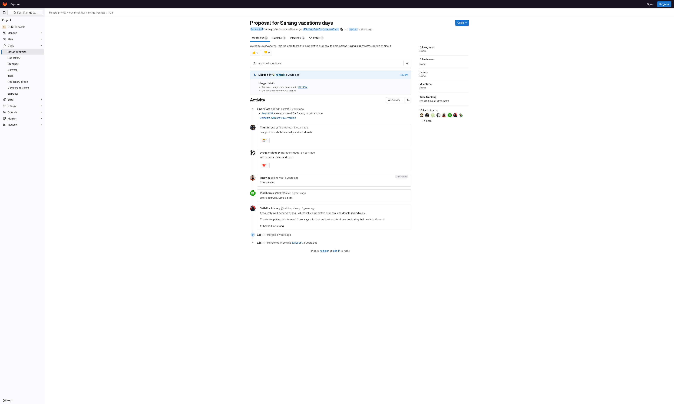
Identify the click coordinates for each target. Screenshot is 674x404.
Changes (316, 37)
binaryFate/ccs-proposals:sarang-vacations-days (322, 29)
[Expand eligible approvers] (407, 63)
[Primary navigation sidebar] (4, 12)
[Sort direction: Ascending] (408, 100)
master (353, 29)
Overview (259, 37)
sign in (336, 250)
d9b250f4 (303, 87)
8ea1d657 (267, 113)
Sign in (650, 4)
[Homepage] (5, 4)
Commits (278, 37)
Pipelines (297, 37)
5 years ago (365, 29)
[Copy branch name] (341, 29)
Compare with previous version (278, 117)
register (324, 250)
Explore (15, 4)
